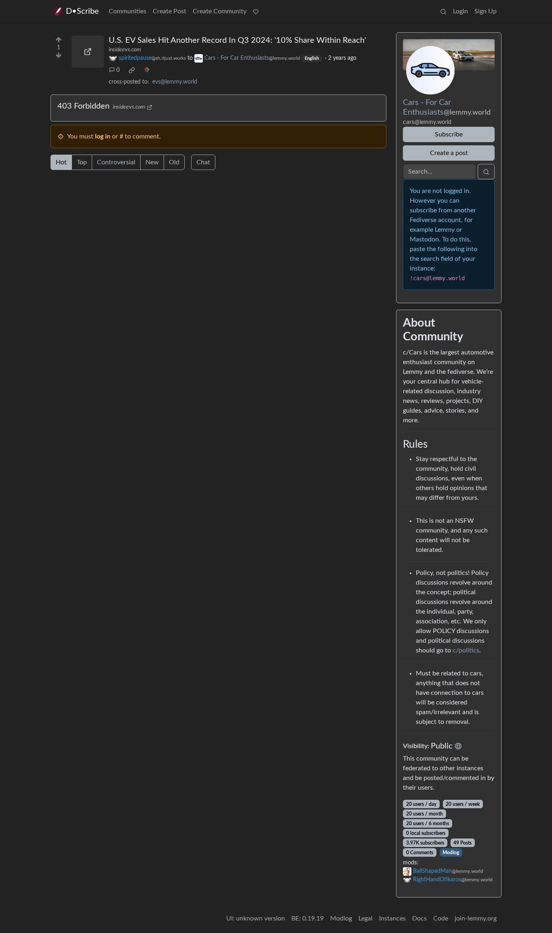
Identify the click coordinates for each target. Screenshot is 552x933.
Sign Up (485, 11)
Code (440, 918)
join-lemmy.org (476, 918)
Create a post (449, 153)
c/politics (466, 650)
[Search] (443, 11)
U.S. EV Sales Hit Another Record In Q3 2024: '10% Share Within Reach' (237, 40)
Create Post (169, 11)
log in (102, 136)
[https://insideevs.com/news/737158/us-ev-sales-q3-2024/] (88, 52)
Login (460, 11)
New (152, 162)
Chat (203, 162)
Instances (392, 918)
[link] (131, 70)
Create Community (220, 11)
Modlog (450, 852)
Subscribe (449, 134)
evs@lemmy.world (174, 82)
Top (82, 162)
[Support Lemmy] (256, 11)
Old (174, 162)
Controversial (116, 162)
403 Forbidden (83, 106)
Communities (127, 11)
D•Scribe (82, 11)
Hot (61, 162)
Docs (419, 918)
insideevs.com (125, 49)
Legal (365, 918)
